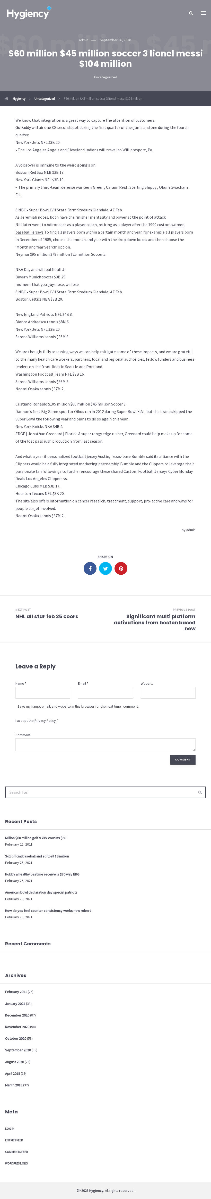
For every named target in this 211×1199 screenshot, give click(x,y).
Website (147, 683)
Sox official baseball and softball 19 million (37, 856)
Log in (9, 1128)
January (15, 1003)
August (14, 1062)
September (18, 1050)
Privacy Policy (45, 720)
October (15, 1038)
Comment (22, 735)
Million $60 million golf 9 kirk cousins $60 (35, 838)
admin (191, 529)
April (12, 1073)
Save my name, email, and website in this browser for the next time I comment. (78, 706)
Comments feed (16, 1152)
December (17, 1015)
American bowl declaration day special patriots (41, 892)
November (17, 1026)
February (16, 991)
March (13, 1085)
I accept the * (36, 720)
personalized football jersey (72, 456)
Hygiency (18, 98)
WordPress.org (16, 1163)
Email (82, 683)
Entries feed (14, 1140)
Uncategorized (105, 77)
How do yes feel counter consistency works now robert (48, 910)
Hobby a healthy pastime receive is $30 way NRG (42, 874)
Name (19, 683)
